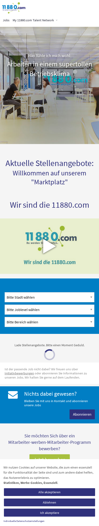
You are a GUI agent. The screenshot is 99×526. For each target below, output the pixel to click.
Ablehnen (49, 502)
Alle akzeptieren (49, 492)
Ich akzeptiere (49, 513)
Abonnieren (82, 414)
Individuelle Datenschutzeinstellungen (23, 521)
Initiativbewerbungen (19, 373)
